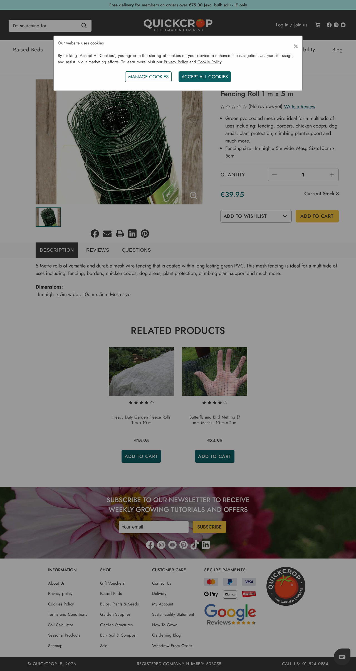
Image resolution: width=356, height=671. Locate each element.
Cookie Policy (209, 62)
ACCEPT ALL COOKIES (205, 76)
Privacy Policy (176, 62)
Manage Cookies (148, 76)
